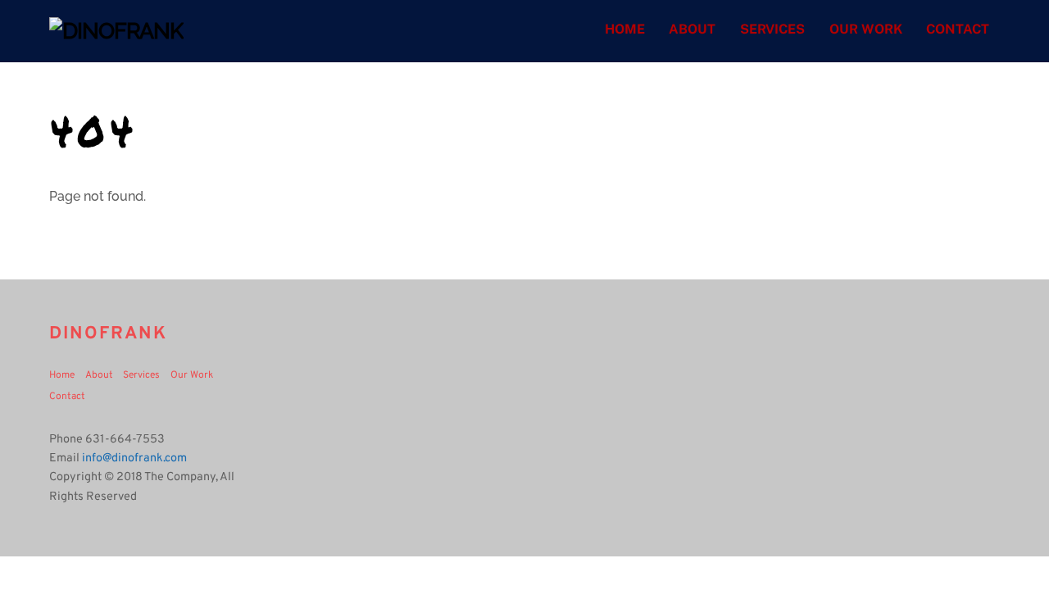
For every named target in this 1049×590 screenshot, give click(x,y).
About (692, 29)
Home (625, 29)
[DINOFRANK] (116, 30)
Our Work (865, 29)
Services (772, 29)
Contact (957, 29)
